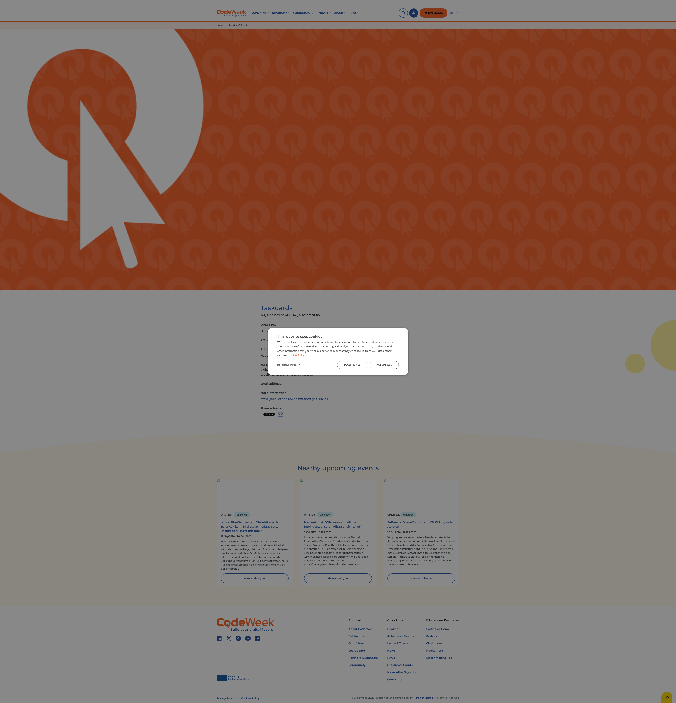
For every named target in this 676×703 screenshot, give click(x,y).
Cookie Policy (296, 355)
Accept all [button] (384, 364)
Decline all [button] (352, 364)
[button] (288, 365)
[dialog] (338, 351)
